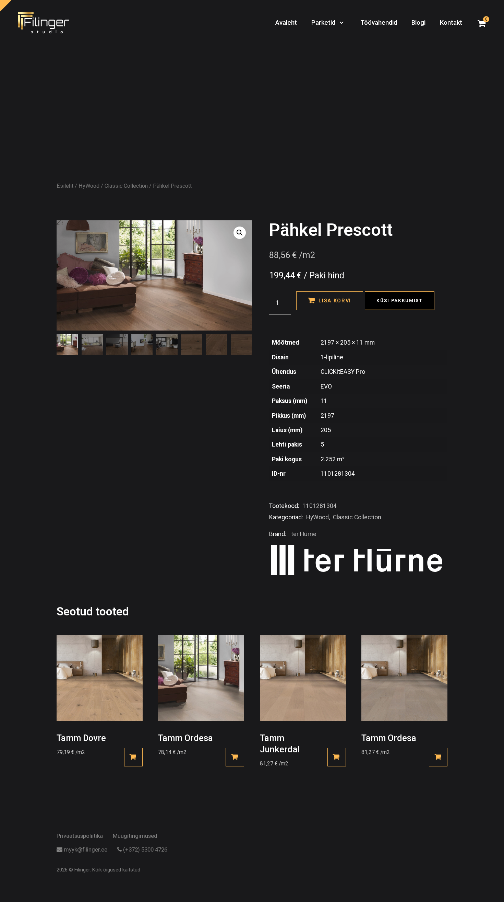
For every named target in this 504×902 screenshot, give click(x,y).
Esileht (65, 186)
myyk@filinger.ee (84, 850)
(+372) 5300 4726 (144, 850)
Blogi (418, 22)
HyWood (89, 186)
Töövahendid (378, 22)
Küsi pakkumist (399, 300)
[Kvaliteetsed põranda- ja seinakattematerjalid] (43, 23)
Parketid (324, 22)
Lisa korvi (335, 301)
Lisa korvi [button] (133, 757)
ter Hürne (303, 534)
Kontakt (451, 22)
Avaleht (286, 22)
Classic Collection (126, 186)
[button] (239, 233)
